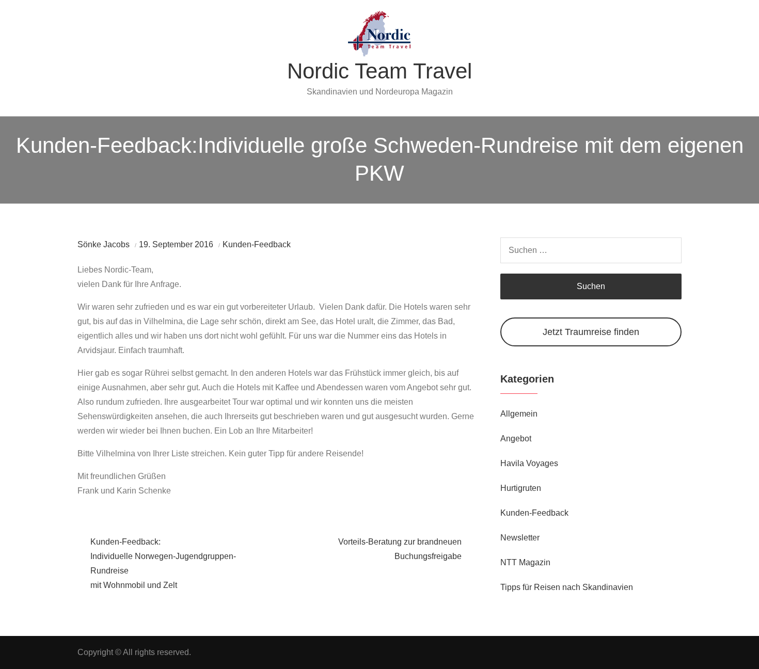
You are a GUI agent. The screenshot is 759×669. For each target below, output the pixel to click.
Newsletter (520, 537)
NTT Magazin (525, 562)
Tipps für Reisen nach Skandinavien (566, 587)
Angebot (515, 438)
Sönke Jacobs (103, 244)
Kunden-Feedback (257, 244)
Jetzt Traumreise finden (591, 332)
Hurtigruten (520, 488)
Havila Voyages (529, 463)
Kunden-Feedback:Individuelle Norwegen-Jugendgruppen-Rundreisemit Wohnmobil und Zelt (163, 563)
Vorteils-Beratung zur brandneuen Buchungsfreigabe (400, 549)
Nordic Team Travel (379, 71)
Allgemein (518, 413)
